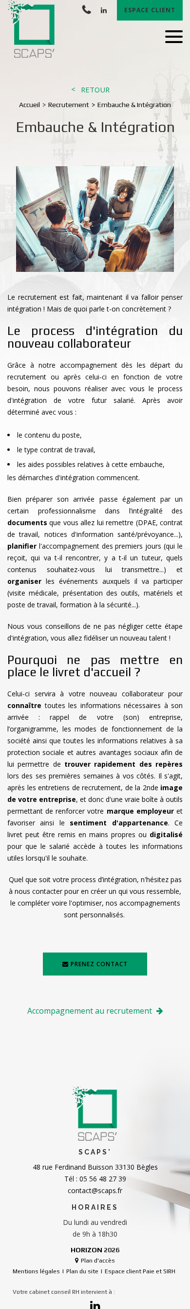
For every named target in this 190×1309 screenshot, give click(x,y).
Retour (95, 90)
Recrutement (68, 105)
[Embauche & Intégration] (95, 220)
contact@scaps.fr (95, 1190)
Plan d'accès (98, 1260)
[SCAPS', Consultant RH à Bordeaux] (32, 29)
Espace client (149, 10)
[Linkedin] (104, 10)
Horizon (86, 1250)
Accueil (29, 105)
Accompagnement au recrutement (90, 1010)
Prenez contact (99, 964)
